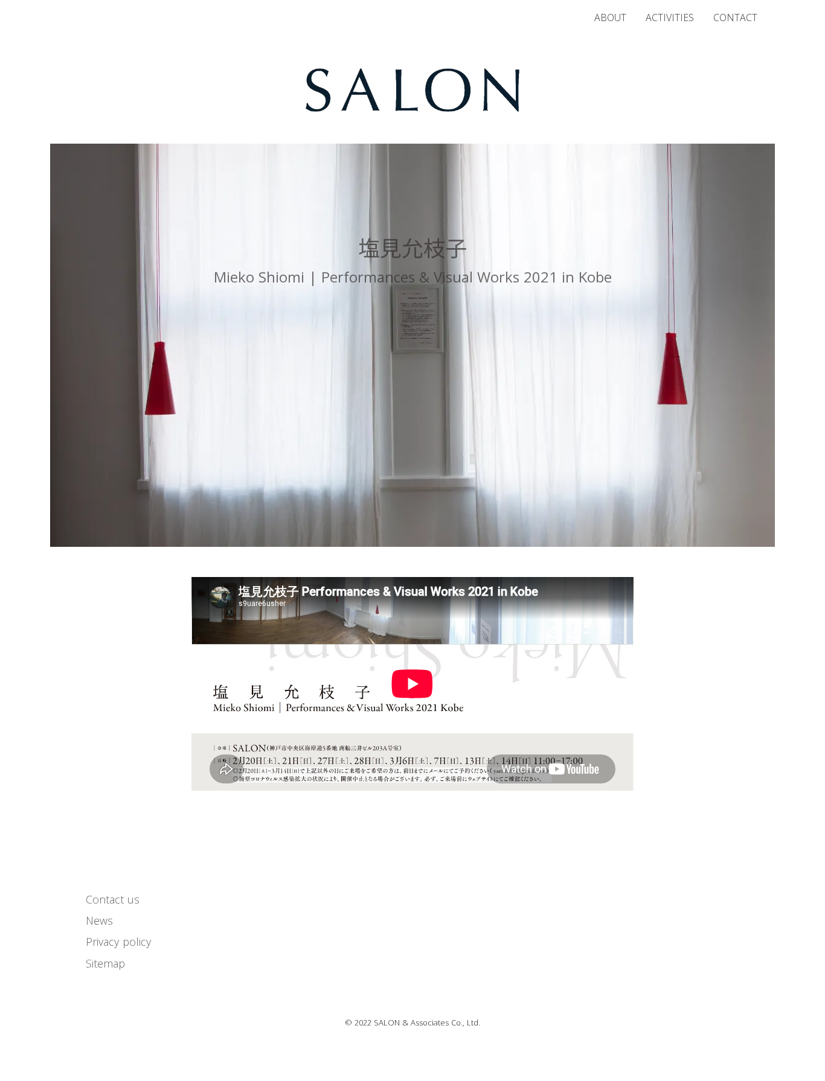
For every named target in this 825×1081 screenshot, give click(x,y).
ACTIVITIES (670, 18)
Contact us (113, 899)
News (99, 920)
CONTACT (735, 18)
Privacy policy (118, 941)
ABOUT (610, 18)
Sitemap (105, 963)
